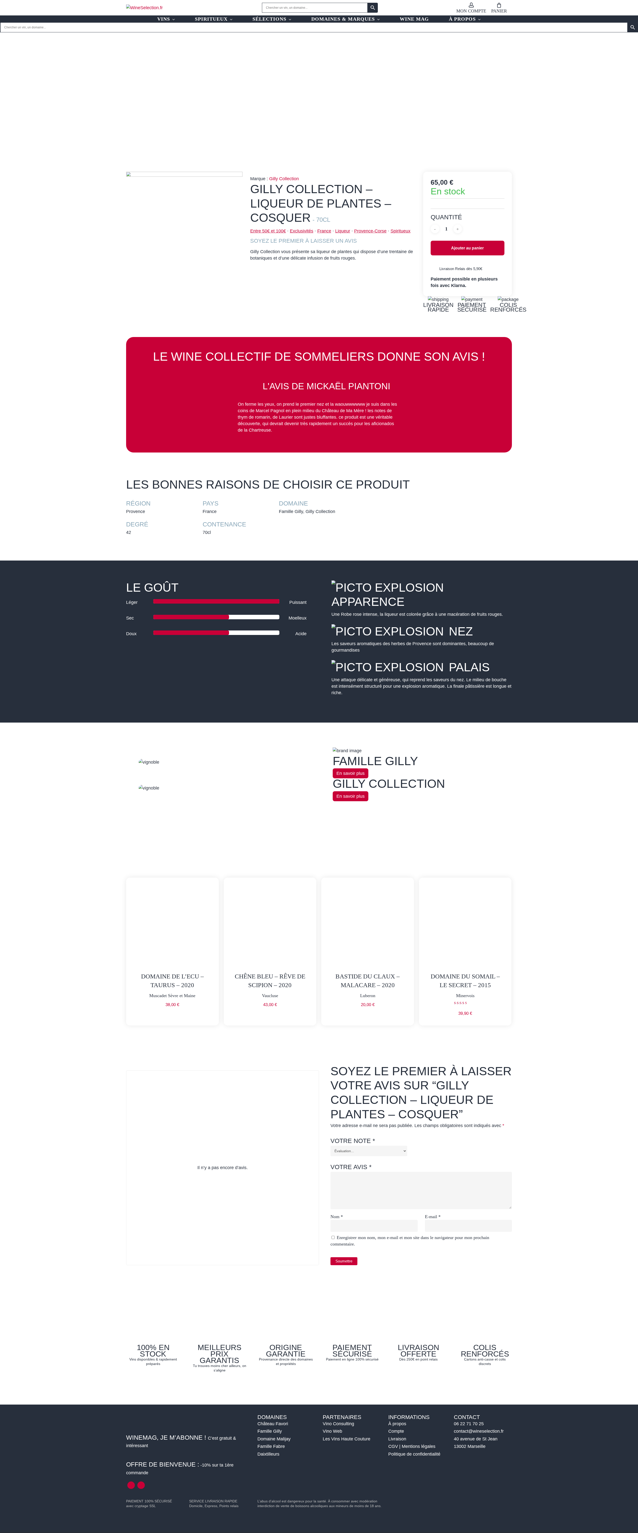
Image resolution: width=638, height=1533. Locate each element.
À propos (397, 1423)
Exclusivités (301, 230)
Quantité (446, 217)
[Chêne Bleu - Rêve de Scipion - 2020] (270, 923)
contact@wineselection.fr (479, 1431)
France (324, 230)
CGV (393, 1446)
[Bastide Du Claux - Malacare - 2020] (367, 923)
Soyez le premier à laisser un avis (303, 241)
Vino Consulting (338, 1423)
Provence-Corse (370, 230)
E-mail (433, 1216)
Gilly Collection (284, 178)
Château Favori (272, 1423)
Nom (336, 1216)
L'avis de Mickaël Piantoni (326, 386)
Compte (396, 1431)
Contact (467, 1417)
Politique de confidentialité (414, 1454)
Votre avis (351, 1166)
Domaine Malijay (274, 1438)
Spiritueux (400, 230)
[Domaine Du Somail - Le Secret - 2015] (465, 923)
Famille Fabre (271, 1446)
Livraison (397, 1438)
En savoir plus (350, 773)
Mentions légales (418, 1446)
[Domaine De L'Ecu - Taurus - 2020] (172, 923)
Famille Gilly (269, 1431)
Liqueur (342, 230)
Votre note (352, 1140)
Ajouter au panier (467, 248)
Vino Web (332, 1431)
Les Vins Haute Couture (346, 1438)
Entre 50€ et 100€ (268, 230)
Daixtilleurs (268, 1454)
